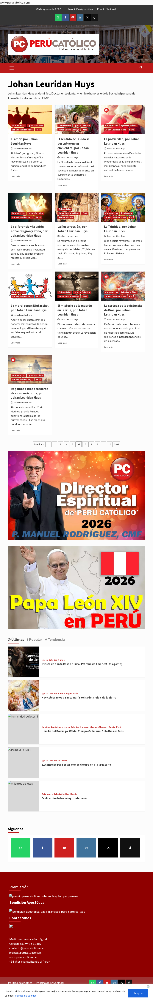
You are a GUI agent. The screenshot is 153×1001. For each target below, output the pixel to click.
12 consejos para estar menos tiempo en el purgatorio (76, 764)
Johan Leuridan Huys (22, 129)
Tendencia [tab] (56, 639)
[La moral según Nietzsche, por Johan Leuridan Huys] (30, 286)
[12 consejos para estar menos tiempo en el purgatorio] (19, 749)
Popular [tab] (35, 639)
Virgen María (72, 694)
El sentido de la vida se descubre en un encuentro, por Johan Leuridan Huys (73, 145)
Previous (39, 444)
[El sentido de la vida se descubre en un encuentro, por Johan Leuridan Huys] (77, 119)
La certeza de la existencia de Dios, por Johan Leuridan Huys (123, 310)
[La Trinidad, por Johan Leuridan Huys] (123, 207)
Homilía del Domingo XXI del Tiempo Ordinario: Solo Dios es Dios (83, 731)
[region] (76, 992)
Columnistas (18, 125)
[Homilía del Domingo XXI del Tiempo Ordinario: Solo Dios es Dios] (23, 716)
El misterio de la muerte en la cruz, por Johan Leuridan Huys (74, 310)
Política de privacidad (50, 982)
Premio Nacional (106, 9)
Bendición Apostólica (80, 9)
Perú (38, 129)
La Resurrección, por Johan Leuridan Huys (72, 229)
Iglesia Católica (35, 125)
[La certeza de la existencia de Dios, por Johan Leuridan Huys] (123, 286)
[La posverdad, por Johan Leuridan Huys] (123, 119)
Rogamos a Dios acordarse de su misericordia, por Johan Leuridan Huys (29, 393)
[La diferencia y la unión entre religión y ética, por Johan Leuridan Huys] (30, 207)
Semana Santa (66, 217)
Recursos (62, 761)
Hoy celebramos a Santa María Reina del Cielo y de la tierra (79, 697)
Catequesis (47, 794)
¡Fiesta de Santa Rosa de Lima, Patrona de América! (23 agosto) (82, 664)
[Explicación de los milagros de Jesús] (20, 783)
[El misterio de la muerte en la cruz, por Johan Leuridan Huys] (77, 286)
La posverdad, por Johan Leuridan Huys (122, 141)
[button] (11, 67)
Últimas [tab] (17, 639)
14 (109, 444)
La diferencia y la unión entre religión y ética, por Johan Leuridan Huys (29, 231)
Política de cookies (26, 995)
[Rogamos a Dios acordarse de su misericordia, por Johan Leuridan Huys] (30, 369)
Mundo (61, 660)
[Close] (149, 987)
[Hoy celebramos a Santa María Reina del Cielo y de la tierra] (23, 695)
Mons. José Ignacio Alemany (93, 727)
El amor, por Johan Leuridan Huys (24, 141)
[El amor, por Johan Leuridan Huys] (30, 119)
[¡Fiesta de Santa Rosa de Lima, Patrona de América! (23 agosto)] (23, 661)
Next (116, 444)
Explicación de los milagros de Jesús (64, 798)
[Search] (141, 67)
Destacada (126, 213)
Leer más (15, 176)
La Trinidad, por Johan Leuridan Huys (120, 229)
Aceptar (138, 993)
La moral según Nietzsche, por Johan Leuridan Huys (30, 308)
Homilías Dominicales (52, 727)
